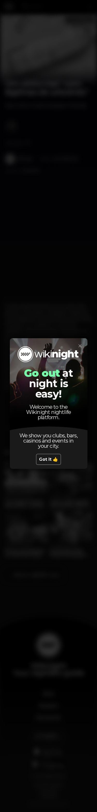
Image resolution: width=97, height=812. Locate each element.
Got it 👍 (48, 459)
